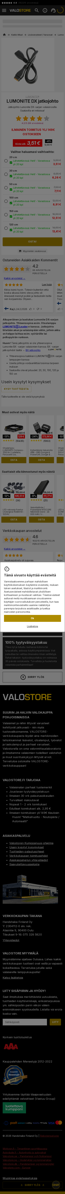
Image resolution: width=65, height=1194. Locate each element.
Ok (32, 618)
